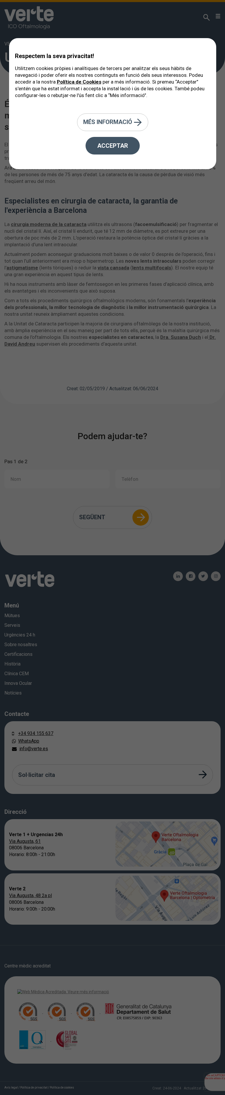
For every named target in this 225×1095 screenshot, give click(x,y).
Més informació (108, 121)
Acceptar (112, 145)
